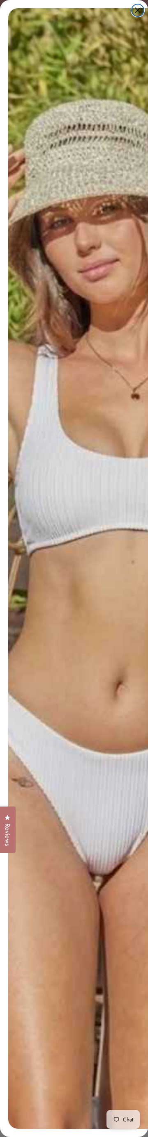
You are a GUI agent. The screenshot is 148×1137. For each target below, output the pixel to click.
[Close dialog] (138, 10)
